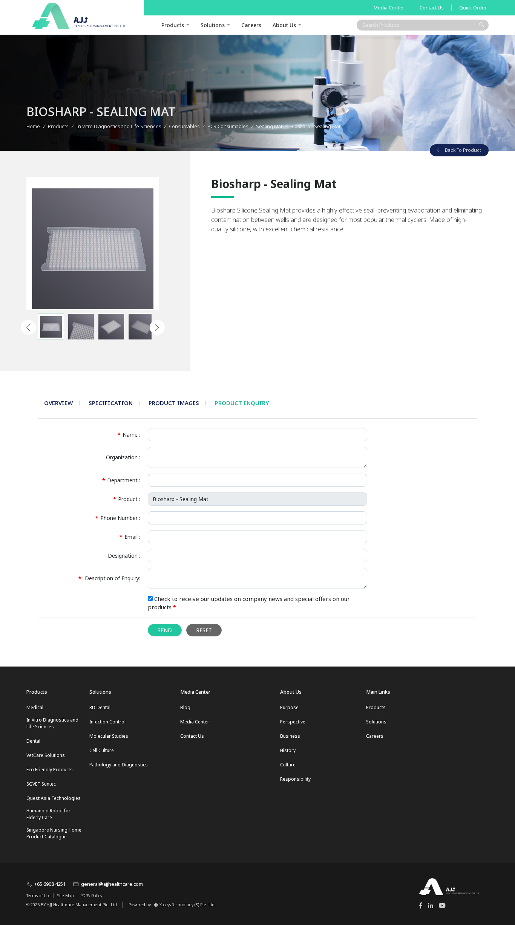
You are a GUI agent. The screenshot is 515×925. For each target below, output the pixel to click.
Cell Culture (101, 750)
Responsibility (295, 779)
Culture (288, 764)
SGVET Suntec (41, 784)
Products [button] (172, 25)
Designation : (124, 555)
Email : (130, 536)
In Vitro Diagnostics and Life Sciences (52, 723)
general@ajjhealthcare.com (112, 884)
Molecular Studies (108, 736)
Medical (34, 707)
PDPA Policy (91, 895)
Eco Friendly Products (49, 769)
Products (58, 126)
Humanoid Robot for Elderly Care (48, 814)
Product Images (174, 403)
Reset (204, 630)
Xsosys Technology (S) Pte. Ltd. (187, 904)
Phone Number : (117, 517)
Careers (251, 25)
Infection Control (107, 722)
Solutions (213, 25)
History (288, 750)
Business (290, 736)
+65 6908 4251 (50, 884)
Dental (33, 741)
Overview (58, 403)
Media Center (389, 8)
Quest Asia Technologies (53, 798)
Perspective (292, 722)
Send (165, 630)
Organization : (123, 457)
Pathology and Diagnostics (118, 764)
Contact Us (432, 8)
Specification (111, 403)
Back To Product (463, 150)
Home (33, 126)
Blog (185, 707)
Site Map (65, 895)
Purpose (289, 707)
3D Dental (99, 707)
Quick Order (473, 8)
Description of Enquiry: (109, 578)
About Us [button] (284, 25)
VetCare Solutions (45, 755)
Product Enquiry (242, 403)
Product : (126, 499)
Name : (129, 434)
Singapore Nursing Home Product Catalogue (53, 833)
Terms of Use (38, 895)
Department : (121, 480)
